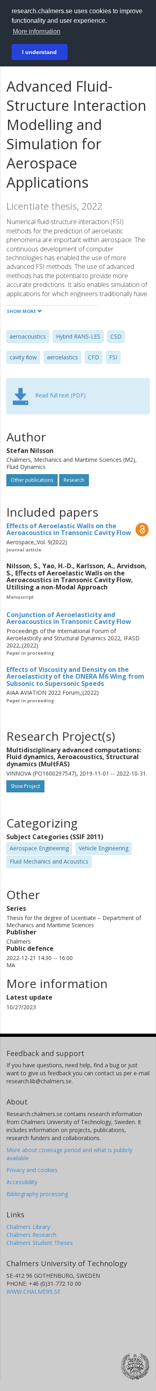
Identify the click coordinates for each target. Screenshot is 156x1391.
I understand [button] (39, 52)
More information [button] (36, 31)
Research (74, 480)
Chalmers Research (31, 1235)
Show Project (25, 786)
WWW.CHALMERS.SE (33, 1291)
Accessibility (21, 1182)
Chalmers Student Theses (39, 1243)
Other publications (32, 480)
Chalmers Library (28, 1227)
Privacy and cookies (32, 1170)
